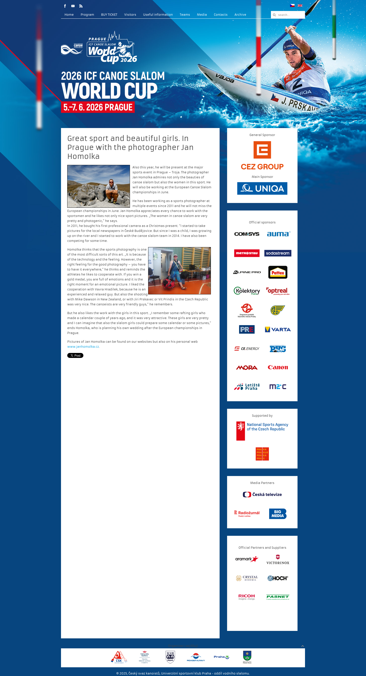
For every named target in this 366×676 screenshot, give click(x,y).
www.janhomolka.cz (83, 347)
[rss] (81, 6)
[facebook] (65, 6)
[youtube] (73, 6)
